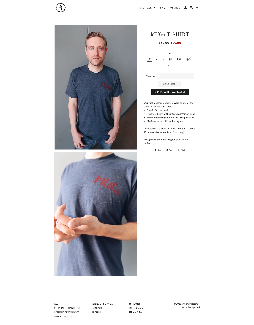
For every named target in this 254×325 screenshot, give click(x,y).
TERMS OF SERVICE (102, 303)
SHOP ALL (146, 7)
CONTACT (97, 308)
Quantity (150, 76)
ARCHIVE (97, 312)
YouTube (137, 312)
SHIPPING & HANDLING (67, 308)
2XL (179, 59)
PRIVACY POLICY (63, 316)
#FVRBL (175, 7)
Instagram (137, 308)
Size (170, 53)
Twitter (136, 303)
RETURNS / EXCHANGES (66, 312)
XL (170, 59)
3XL (189, 59)
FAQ (162, 7)
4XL (170, 65)
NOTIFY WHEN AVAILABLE (169, 92)
